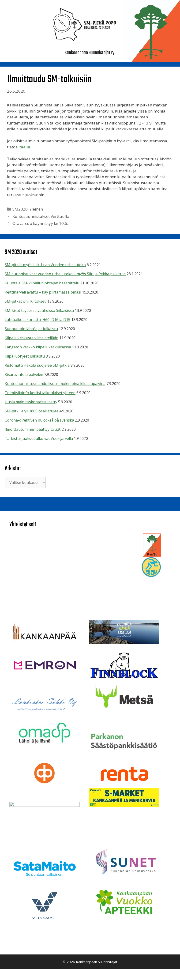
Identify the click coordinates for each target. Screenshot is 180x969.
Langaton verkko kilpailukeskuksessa (38, 347)
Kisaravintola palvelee (24, 374)
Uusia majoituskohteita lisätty (31, 401)
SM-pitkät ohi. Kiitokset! (25, 301)
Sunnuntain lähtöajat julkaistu (31, 328)
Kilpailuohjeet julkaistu (25, 356)
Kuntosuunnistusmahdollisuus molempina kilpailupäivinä (55, 383)
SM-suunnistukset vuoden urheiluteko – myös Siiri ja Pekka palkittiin (65, 273)
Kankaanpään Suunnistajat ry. (90, 53)
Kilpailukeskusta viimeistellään (31, 337)
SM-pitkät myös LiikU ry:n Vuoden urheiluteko (45, 264)
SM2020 (20, 209)
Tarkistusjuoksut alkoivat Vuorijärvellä (39, 438)
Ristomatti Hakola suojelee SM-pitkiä (37, 365)
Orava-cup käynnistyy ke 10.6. (40, 223)
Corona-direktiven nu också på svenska (39, 420)
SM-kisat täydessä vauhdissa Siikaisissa (39, 310)
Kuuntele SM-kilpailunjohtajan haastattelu (42, 283)
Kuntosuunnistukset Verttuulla (40, 216)
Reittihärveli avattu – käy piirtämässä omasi (43, 292)
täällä (24, 147)
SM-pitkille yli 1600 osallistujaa (31, 411)
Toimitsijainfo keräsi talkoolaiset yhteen (40, 392)
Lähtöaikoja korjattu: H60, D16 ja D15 (37, 319)
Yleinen (36, 209)
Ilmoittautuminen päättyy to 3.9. (33, 429)
